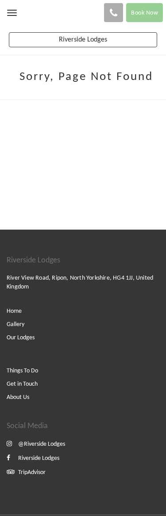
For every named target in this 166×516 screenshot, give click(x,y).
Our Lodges (21, 337)
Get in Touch (22, 384)
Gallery (15, 324)
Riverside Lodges (38, 458)
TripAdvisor (32, 472)
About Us (18, 397)
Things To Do (22, 371)
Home (14, 311)
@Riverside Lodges (41, 444)
